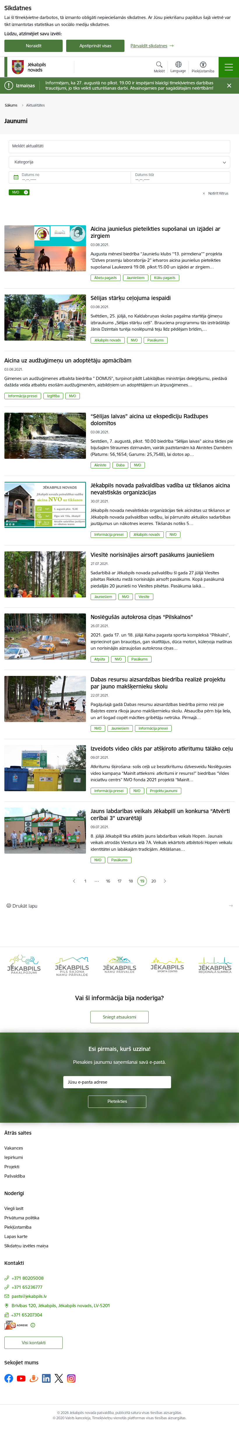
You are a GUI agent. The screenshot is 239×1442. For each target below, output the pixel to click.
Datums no (30, 174)
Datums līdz (144, 174)
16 (109, 881)
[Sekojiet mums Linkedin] (46, 1378)
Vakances (13, 1148)
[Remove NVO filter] (26, 192)
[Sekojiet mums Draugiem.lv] (33, 1378)
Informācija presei (22, 396)
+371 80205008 (28, 1278)
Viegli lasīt (13, 1208)
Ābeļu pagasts (105, 278)
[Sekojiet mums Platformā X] (59, 1378)
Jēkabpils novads (107, 340)
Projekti (11, 1166)
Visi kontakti (33, 1342)
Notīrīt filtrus (218, 193)
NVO (134, 340)
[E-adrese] (16, 1325)
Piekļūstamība (17, 1227)
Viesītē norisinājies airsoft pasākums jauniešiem (152, 554)
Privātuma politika (21, 1217)
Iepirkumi (13, 1157)
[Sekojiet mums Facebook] (8, 1378)
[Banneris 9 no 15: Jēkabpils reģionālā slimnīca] (167, 965)
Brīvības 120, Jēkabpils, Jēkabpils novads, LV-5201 (61, 1305)
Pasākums (155, 340)
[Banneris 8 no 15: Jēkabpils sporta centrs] (119, 965)
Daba (120, 465)
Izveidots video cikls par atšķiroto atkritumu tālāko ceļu (162, 748)
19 (143, 881)
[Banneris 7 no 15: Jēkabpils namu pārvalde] (71, 965)
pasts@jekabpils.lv (29, 1296)
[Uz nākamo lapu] (165, 881)
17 (120, 881)
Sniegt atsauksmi (119, 1017)
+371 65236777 (27, 1287)
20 (154, 881)
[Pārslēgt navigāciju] (229, 67)
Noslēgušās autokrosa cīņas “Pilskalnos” (142, 616)
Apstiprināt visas (95, 45)
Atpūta (99, 659)
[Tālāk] (227, 966)
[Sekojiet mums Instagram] (71, 1378)
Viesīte (144, 596)
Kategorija (24, 162)
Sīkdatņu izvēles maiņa (26, 1246)
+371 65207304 (26, 1315)
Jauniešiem (136, 278)
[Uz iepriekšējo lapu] (74, 881)
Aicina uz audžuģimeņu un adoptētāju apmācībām (67, 360)
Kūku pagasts (164, 278)
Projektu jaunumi (164, 791)
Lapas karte (15, 1236)
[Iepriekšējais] (12, 966)
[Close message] (229, 86)
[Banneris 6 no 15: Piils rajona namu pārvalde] (23, 965)
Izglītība (53, 396)
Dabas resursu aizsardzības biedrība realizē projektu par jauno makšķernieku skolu (158, 683)
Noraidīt (33, 45)
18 (132, 881)
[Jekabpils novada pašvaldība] (29, 67)
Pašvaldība (14, 1176)
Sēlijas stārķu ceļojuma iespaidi (131, 297)
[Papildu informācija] (33, 1325)
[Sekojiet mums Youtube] (21, 1378)
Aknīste (100, 465)
